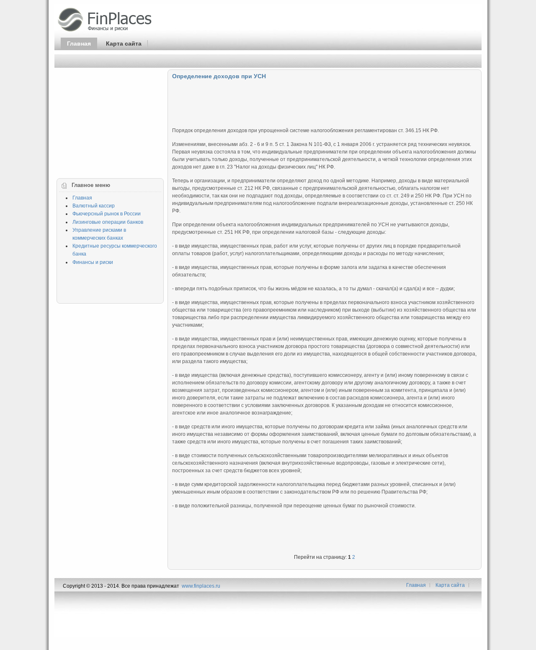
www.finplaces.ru (201, 586)
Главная (79, 43)
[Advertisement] (324, 101)
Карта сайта (124, 43)
